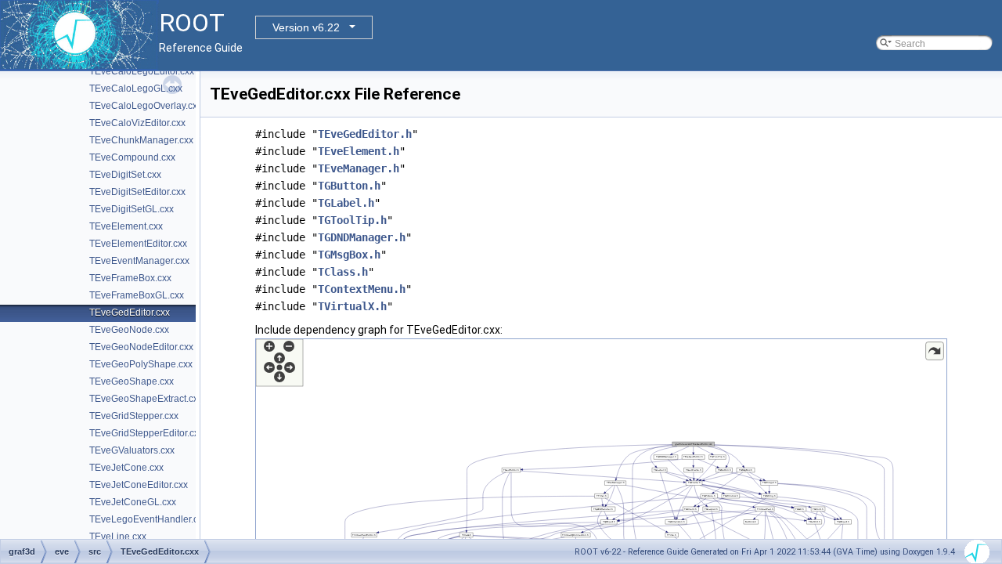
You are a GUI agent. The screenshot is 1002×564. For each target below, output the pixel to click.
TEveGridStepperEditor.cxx (146, 433)
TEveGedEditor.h (365, 134)
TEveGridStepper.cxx (133, 415)
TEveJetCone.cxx (126, 467)
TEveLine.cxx (117, 536)
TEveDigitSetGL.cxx (131, 209)
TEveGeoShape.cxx (131, 381)
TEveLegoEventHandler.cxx (148, 519)
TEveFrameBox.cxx (130, 278)
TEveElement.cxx (126, 226)
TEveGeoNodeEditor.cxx (141, 347)
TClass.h (343, 272)
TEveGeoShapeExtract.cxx (146, 398)
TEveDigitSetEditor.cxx (137, 191)
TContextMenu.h (361, 289)
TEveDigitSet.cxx (125, 174)
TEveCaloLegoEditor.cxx (141, 71)
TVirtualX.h (352, 306)
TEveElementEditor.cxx (138, 243)
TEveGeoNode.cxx (129, 329)
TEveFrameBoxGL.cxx (136, 295)
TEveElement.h (358, 151)
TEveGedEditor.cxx (129, 312)
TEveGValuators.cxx (132, 450)
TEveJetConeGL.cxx (132, 502)
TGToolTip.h (352, 220)
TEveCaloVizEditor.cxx (137, 123)
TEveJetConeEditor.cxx (138, 484)
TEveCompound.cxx (132, 157)
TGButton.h (349, 185)
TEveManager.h (358, 168)
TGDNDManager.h (361, 237)
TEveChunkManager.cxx (141, 140)
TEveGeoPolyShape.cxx (141, 364)
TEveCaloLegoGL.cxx (135, 88)
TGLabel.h (346, 203)
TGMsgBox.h (349, 254)
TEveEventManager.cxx (139, 260)
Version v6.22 (306, 27)
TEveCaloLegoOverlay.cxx (145, 105)
